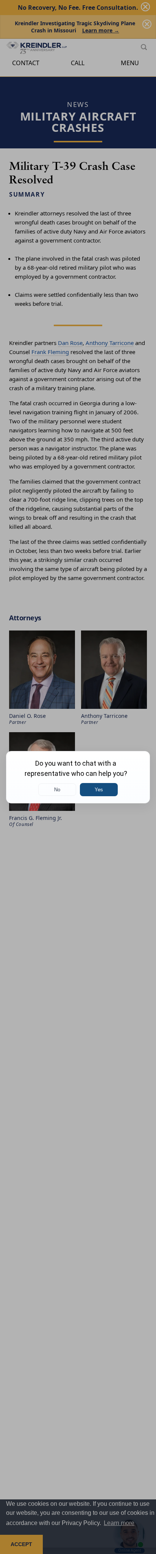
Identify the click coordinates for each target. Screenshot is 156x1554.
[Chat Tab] (78, 777)
